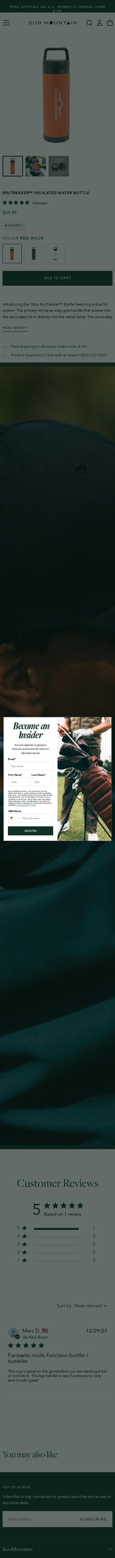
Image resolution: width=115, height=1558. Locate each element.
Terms (33, 805)
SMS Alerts (14, 811)
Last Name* (38, 775)
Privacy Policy (22, 805)
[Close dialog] (107, 721)
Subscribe (31, 831)
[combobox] (14, 818)
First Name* (15, 775)
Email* (12, 758)
